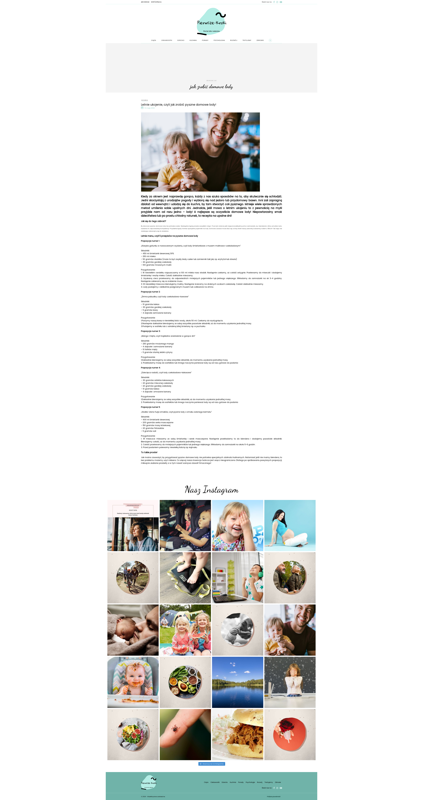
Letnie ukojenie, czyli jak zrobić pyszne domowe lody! (178, 105)
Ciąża (153, 40)
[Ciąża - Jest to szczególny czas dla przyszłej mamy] (290, 525)
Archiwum (145, 2)
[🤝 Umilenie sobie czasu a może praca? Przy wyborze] (237, 577)
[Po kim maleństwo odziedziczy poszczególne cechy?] (133, 630)
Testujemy (247, 40)
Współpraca (156, 2)
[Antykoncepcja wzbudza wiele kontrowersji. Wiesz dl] (290, 734)
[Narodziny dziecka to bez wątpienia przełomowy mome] (133, 682)
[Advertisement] (211, 63)
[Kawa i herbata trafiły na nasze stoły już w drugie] (133, 525)
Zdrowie (260, 40)
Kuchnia (193, 40)
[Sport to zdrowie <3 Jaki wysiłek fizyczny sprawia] (133, 577)
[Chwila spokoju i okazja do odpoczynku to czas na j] (237, 682)
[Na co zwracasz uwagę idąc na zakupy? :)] (185, 682)
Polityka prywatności (273, 796)
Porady (205, 40)
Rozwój (233, 40)
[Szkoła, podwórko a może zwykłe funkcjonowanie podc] (290, 682)
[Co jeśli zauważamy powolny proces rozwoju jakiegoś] (185, 577)
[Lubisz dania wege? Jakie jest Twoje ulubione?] (133, 734)
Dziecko (180, 40)
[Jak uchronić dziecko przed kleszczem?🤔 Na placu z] (185, 734)
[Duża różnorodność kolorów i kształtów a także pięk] (237, 525)
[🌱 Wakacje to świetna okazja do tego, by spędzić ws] (185, 630)
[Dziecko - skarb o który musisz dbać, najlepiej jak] (237, 630)
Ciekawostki (166, 40)
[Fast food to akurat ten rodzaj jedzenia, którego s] (237, 734)
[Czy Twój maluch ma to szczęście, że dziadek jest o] (290, 577)
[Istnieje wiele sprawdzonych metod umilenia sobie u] (290, 630)
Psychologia (219, 40)
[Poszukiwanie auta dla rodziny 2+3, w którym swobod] (185, 525)
